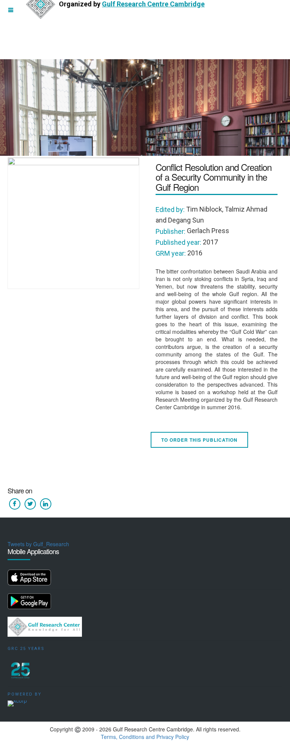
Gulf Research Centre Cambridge (153, 4)
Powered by (25, 694)
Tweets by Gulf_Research (38, 544)
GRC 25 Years (26, 648)
